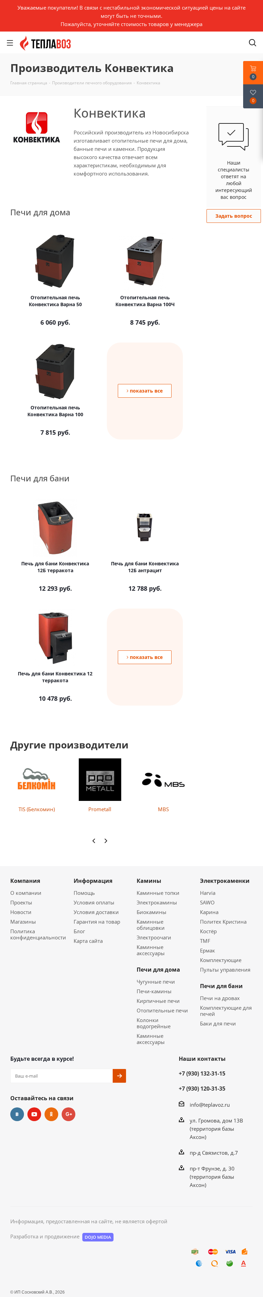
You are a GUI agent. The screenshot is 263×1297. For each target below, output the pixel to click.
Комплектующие (220, 960)
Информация (93, 881)
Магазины (23, 921)
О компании (25, 892)
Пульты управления (225, 969)
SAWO (207, 902)
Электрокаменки (225, 881)
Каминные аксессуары (151, 950)
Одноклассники (51, 1114)
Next (106, 841)
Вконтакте (17, 1114)
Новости (21, 912)
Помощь (84, 892)
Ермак (207, 950)
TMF (205, 940)
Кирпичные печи (158, 1000)
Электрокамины (157, 902)
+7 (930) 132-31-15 (202, 1073)
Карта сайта (88, 940)
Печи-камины (154, 991)
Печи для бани (221, 986)
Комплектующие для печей (226, 1010)
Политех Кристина (223, 921)
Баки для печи (218, 1023)
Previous (94, 841)
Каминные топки (158, 892)
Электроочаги (154, 937)
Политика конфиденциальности (38, 934)
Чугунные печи (156, 981)
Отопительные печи (162, 1010)
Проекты (21, 902)
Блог (79, 931)
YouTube (34, 1114)
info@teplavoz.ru (210, 1104)
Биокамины (151, 912)
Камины (149, 881)
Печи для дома (158, 969)
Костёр (208, 931)
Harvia (207, 892)
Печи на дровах (220, 998)
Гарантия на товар (97, 921)
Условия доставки (96, 912)
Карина (209, 912)
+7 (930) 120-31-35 (202, 1088)
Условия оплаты (94, 902)
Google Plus (68, 1114)
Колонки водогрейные (154, 1023)
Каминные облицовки (151, 924)
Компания (25, 881)
